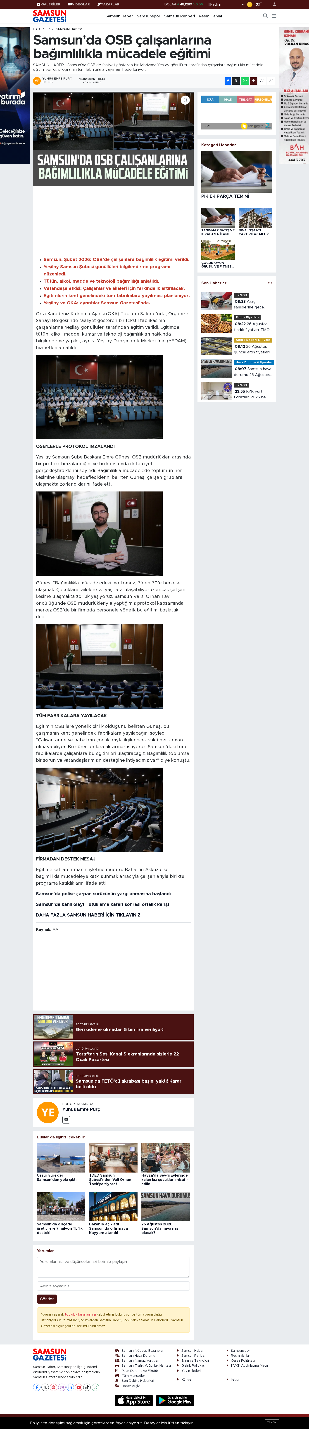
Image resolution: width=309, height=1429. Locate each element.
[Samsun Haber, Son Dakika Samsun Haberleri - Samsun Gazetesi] (50, 16)
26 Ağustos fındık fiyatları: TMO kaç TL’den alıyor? (252, 327)
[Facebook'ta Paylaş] (228, 81)
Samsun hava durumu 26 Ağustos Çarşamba (252, 372)
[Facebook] (36, 1387)
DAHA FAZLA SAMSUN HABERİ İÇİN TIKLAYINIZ (88, 915)
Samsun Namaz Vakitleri (140, 1360)
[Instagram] (62, 1387)
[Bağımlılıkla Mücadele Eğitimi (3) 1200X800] (99, 397)
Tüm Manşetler (133, 1375)
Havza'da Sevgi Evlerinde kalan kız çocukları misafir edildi (164, 1180)
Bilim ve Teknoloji (195, 1360)
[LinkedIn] (70, 1387)
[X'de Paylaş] (236, 81)
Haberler (41, 29)
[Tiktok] (87, 1387)
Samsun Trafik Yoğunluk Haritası (146, 1365)
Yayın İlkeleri (191, 1371)
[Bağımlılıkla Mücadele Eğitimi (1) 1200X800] (99, 533)
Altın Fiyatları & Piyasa (253, 339)
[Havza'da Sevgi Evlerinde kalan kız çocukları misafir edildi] (165, 1158)
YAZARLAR (110, 4)
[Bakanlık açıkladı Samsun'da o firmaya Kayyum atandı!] (113, 1206)
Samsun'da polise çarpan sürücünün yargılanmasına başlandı (103, 894)
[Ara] (265, 16)
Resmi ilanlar (240, 1355)
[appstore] (134, 1400)
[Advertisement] (113, 220)
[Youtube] (78, 1387)
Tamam (271, 1422)
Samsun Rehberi (179, 16)
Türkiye (241, 295)
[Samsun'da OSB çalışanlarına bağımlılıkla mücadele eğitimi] (113, 139)
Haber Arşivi (131, 1386)
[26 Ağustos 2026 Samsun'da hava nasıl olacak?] (165, 1206)
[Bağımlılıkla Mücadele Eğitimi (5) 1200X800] (99, 809)
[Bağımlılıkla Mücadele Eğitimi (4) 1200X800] (99, 666)
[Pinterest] (53, 1387)
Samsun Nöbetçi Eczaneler (143, 1350)
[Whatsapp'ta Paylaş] (245, 81)
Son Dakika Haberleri (138, 1380)
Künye (186, 1379)
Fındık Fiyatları (247, 317)
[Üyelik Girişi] (272, 4)
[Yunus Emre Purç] (48, 1112)
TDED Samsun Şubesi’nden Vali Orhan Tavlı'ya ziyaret (110, 1180)
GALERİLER (50, 4)
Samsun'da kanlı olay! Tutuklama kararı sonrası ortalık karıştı (103, 904)
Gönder (47, 1299)
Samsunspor (148, 16)
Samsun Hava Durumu (138, 1355)
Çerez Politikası (243, 1360)
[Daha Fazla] (253, 81)
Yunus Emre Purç (81, 1109)
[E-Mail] (66, 1119)
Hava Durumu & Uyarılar (254, 362)
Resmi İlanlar (211, 16)
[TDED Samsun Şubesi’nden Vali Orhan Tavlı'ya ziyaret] (113, 1158)
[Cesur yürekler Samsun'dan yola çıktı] (61, 1158)
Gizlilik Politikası (193, 1365)
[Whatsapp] (95, 1387)
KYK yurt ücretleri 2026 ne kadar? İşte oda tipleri (250, 395)
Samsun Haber (119, 16)
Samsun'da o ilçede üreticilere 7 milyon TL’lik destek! (60, 1228)
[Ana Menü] (274, 16)
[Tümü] (270, 283)
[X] (45, 1387)
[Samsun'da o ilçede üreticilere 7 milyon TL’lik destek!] (61, 1206)
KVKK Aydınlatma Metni (250, 1365)
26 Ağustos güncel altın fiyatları (252, 349)
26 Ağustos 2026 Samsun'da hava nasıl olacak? (160, 1228)
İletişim (236, 1379)
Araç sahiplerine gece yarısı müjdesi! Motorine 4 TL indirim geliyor (249, 305)
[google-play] (175, 1400)
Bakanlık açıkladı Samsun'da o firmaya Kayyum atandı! (108, 1228)
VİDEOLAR (81, 4)
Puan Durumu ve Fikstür (140, 1371)
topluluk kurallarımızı (81, 1314)
